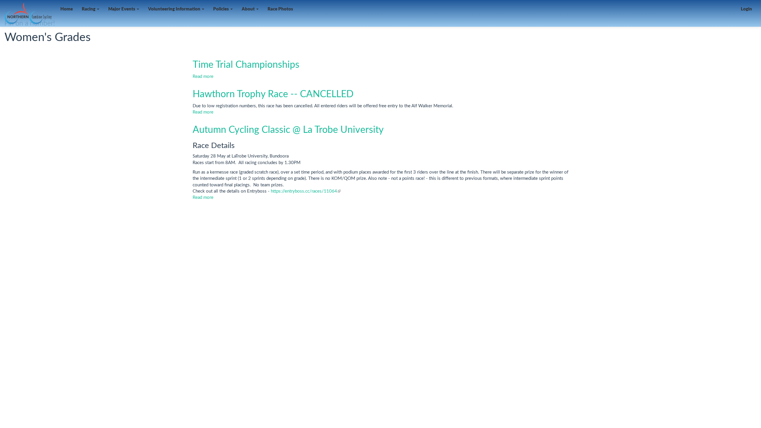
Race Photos (280, 9)
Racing (89, 9)
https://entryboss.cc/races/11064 (306, 191)
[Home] (30, 13)
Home (66, 9)
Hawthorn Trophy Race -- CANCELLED (273, 94)
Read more (203, 76)
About (249, 9)
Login (746, 9)
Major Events (122, 9)
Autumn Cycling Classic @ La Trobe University (288, 130)
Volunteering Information (174, 9)
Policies (221, 9)
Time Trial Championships (246, 65)
